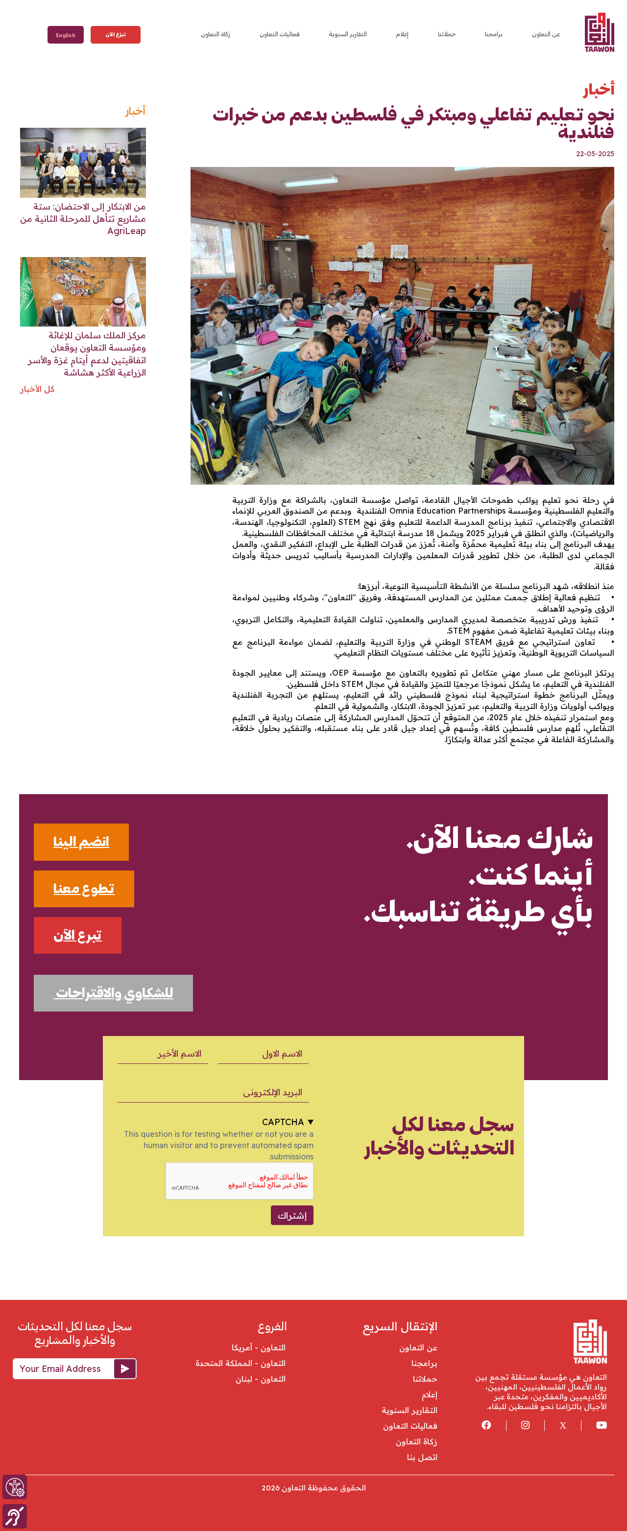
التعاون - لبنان (257, 1379)
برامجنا (494, 34)
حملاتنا (447, 34)
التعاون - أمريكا (255, 1347)
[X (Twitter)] (555, 1425)
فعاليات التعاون (280, 34)
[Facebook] (479, 1425)
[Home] (598, 32)
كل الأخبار (37, 389)
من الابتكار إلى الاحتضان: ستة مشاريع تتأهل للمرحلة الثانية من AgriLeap (83, 218)
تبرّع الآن (115, 34)
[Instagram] (518, 1425)
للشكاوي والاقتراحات (113, 993)
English (65, 35)
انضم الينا (81, 841)
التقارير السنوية (348, 34)
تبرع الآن (77, 935)
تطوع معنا (84, 888)
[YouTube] (594, 1425)
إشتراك (292, 1215)
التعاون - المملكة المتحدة (236, 1363)
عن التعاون (546, 34)
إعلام (402, 34)
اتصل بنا (422, 1457)
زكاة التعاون (215, 34)
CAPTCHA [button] (283, 1122)
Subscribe (121, 1369)
